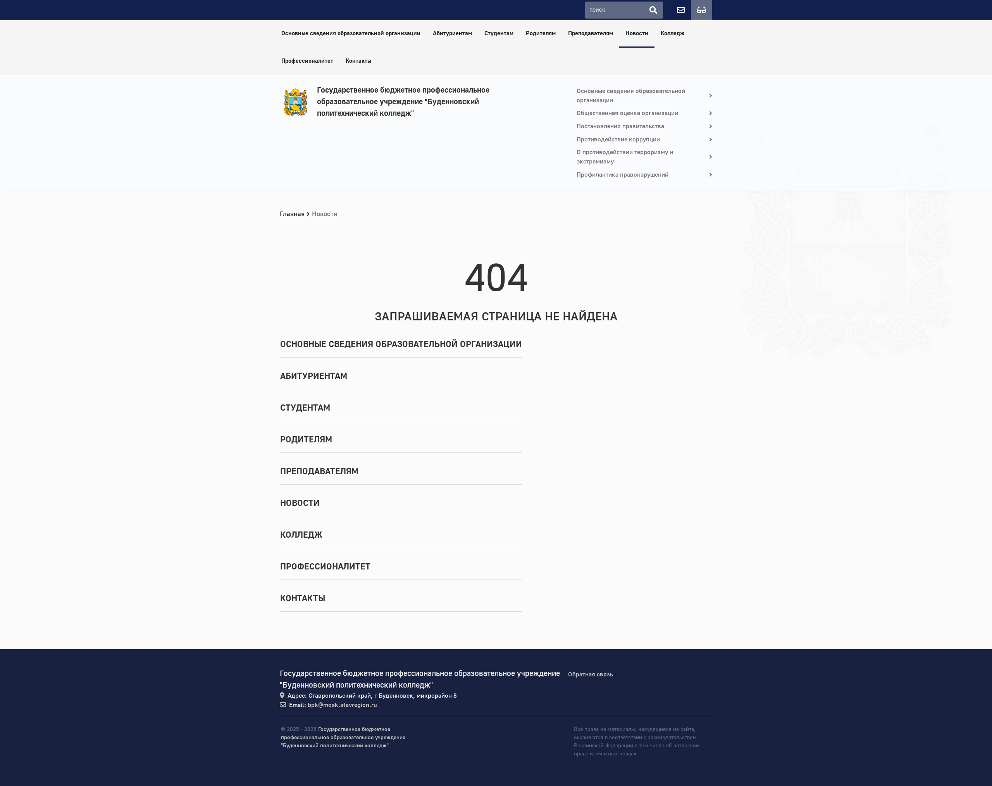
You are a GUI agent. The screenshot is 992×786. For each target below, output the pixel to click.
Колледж (672, 33)
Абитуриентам (452, 33)
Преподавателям (590, 33)
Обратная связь (590, 674)
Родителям (541, 33)
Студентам (498, 33)
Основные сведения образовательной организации (350, 33)
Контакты (358, 61)
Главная (292, 214)
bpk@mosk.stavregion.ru (342, 705)
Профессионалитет (307, 61)
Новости (636, 33)
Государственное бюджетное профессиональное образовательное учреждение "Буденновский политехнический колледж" (403, 101)
